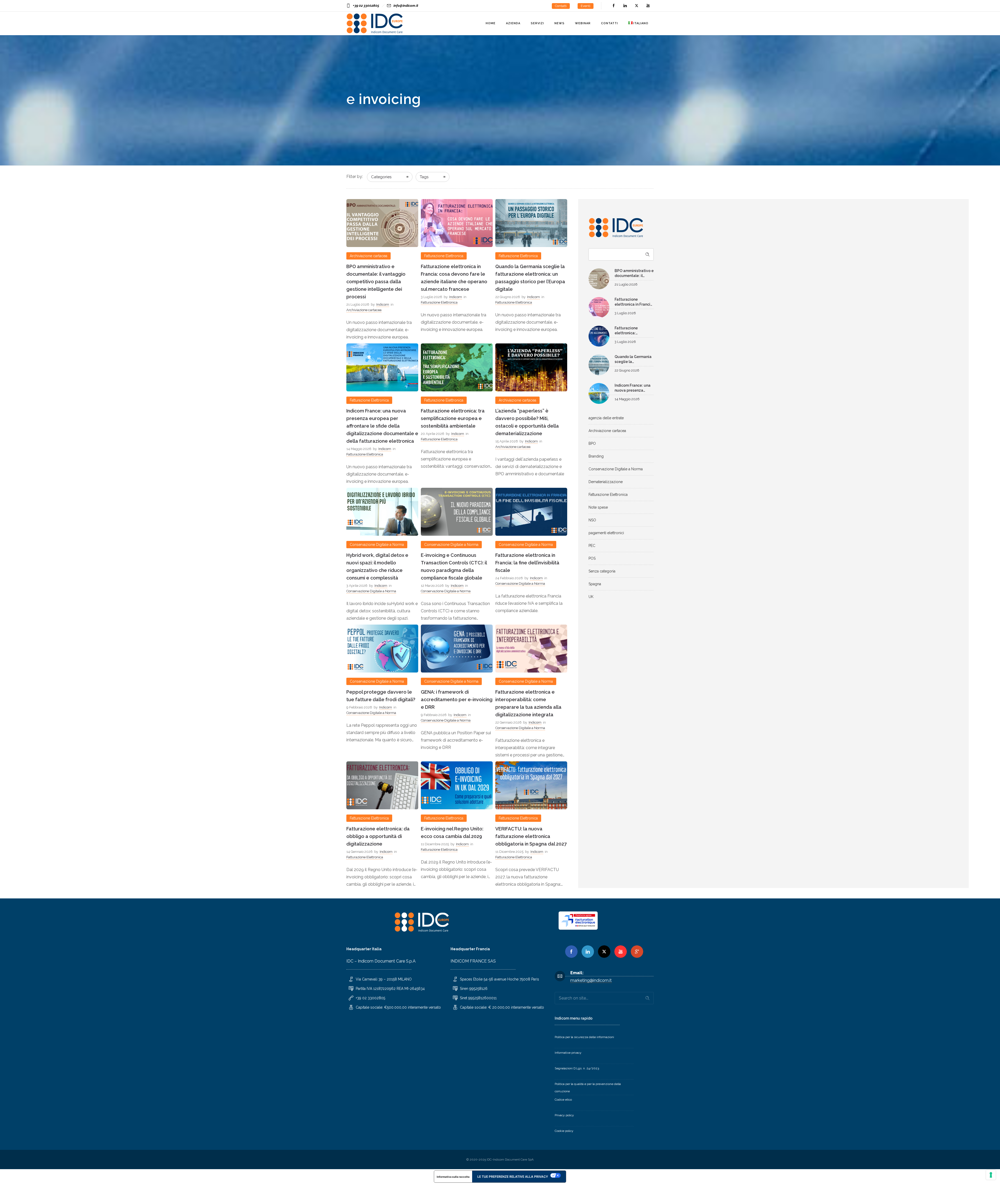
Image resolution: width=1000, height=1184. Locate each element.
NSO (592, 520)
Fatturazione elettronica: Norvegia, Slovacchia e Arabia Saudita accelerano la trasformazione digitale (634, 331)
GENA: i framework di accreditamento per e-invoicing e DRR (456, 699)
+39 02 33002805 (366, 6)
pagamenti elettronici (606, 533)
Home (491, 23)
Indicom (382, 304)
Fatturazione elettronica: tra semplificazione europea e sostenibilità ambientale (453, 418)
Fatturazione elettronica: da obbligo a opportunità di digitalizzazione (378, 836)
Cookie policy (564, 1131)
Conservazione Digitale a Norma (616, 469)
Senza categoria (602, 571)
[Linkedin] (588, 951)
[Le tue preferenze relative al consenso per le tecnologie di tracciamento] (991, 1175)
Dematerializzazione (606, 482)
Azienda (513, 23)
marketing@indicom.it (591, 980)
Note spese (598, 507)
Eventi (585, 6)
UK (591, 597)
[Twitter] (636, 5)
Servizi (537, 23)
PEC (592, 546)
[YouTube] (648, 5)
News (559, 23)
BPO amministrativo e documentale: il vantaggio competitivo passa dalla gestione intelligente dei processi (375, 281)
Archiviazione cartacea (607, 431)
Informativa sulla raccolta (453, 1176)
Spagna (595, 584)
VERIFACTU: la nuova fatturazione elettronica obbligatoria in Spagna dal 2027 (531, 836)
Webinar (583, 23)
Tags (424, 177)
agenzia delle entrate (606, 418)
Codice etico (563, 1099)
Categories (381, 177)
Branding (596, 456)
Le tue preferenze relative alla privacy (512, 1177)
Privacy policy (564, 1115)
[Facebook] (613, 5)
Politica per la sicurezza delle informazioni (584, 1037)
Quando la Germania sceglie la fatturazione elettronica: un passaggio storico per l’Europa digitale (633, 360)
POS (592, 558)
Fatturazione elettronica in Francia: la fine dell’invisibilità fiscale (527, 562)
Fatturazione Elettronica (608, 494)
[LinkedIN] (625, 5)
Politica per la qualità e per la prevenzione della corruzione (588, 1087)
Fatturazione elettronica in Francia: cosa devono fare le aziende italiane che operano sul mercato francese (634, 302)
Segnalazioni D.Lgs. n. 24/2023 (577, 1068)
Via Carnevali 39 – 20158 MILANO (384, 979)
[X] (604, 951)
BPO (592, 443)
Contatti (561, 6)
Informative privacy (568, 1052)
